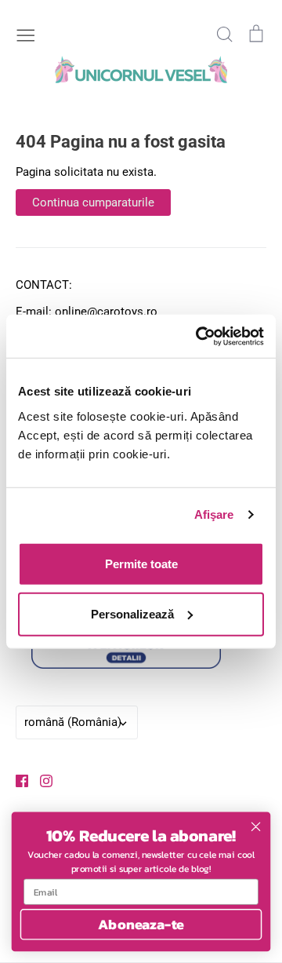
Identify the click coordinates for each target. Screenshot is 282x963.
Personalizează (132, 613)
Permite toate (141, 563)
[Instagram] (40, 780)
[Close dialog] (256, 826)
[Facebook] (16, 780)
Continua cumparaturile (93, 202)
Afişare (214, 514)
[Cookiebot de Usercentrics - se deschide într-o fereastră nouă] (199, 336)
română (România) (72, 722)
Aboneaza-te (140, 924)
